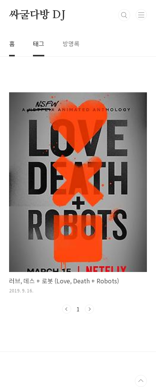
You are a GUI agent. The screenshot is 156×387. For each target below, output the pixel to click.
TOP (141, 381)
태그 (38, 43)
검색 (124, 15)
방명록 (71, 43)
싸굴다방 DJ (37, 15)
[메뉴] (141, 14)
